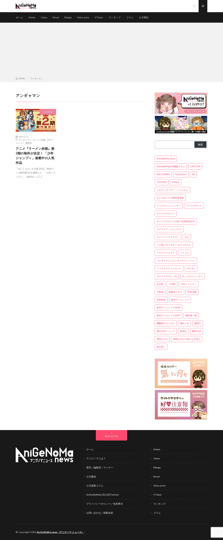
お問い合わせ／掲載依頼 (99, 512)
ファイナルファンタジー (169, 268)
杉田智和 (161, 299)
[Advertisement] (111, 50)
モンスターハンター (192, 276)
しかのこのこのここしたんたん (172, 190)
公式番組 (144, 17)
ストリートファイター (168, 237)
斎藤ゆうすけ (175, 291)
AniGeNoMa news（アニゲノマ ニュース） (60, 532)
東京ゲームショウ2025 (168, 315)
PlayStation (181, 174)
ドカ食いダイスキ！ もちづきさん (174, 244)
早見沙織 (192, 291)
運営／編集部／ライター (99, 467)
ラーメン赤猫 (39, 140)
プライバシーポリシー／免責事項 (104, 503)
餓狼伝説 (196, 331)
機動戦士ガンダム (166, 323)
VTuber (99, 17)
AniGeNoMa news (166, 158)
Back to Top (111, 436)
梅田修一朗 (191, 315)
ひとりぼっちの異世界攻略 (170, 197)
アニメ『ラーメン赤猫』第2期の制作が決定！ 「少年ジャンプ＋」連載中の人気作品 (35, 155)
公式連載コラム (94, 485)
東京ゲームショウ (180, 299)
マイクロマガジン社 (167, 276)
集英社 (29, 143)
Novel (56, 17)
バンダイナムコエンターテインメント (176, 260)
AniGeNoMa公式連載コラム (171, 166)
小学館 (172, 284)
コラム (129, 17)
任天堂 (160, 284)
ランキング (115, 17)
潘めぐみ (184, 323)
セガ (186, 237)
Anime (31, 17)
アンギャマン (25, 140)
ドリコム (184, 252)
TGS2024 (162, 182)
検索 (200, 144)
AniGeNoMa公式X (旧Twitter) (102, 494)
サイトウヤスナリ (166, 213)
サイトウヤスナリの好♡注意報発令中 (176, 221)
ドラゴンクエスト (166, 252)
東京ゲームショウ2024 (168, 307)
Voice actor (83, 17)
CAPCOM (195, 166)
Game (44, 17)
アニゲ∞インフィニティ (169, 205)
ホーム (19, 17)
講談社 (197, 323)
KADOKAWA (163, 174)
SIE (193, 174)
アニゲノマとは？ (96, 458)
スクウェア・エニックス (169, 229)
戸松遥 (160, 291)
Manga (68, 17)
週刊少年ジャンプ (166, 331)
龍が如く (161, 346)
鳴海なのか (162, 339)
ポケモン (191, 268)
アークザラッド (194, 205)
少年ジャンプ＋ (189, 284)
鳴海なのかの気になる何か (186, 339)
